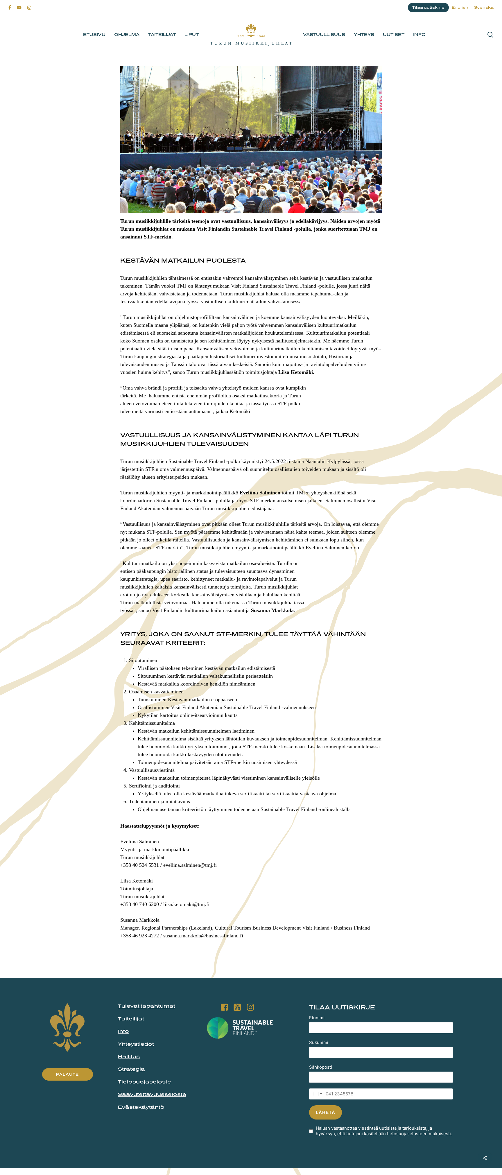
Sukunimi (318, 1042)
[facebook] (9, 8)
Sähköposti (320, 1067)
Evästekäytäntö (141, 1107)
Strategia (131, 1069)
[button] (67, 1074)
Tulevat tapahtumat (146, 1006)
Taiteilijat (131, 1019)
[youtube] (19, 8)
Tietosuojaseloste (144, 1082)
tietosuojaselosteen (407, 1133)
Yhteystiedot (136, 1044)
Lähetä (325, 1112)
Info (123, 1031)
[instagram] (29, 8)
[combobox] (316, 1093)
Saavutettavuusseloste (152, 1094)
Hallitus (129, 1056)
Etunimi (316, 1017)
